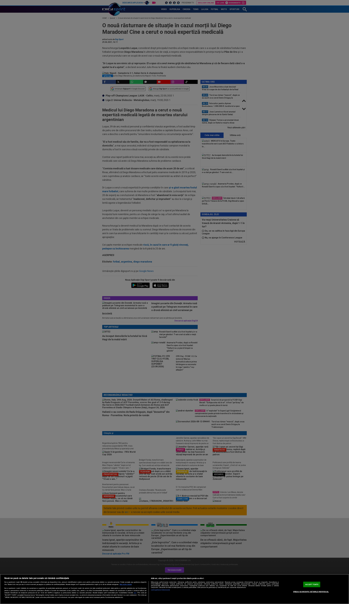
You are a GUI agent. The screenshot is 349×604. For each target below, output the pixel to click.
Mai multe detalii (126, 584)
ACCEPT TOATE (311, 584)
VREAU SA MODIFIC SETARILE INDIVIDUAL (311, 592)
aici (135, 593)
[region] (174, 589)
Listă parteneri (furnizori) (160, 590)
